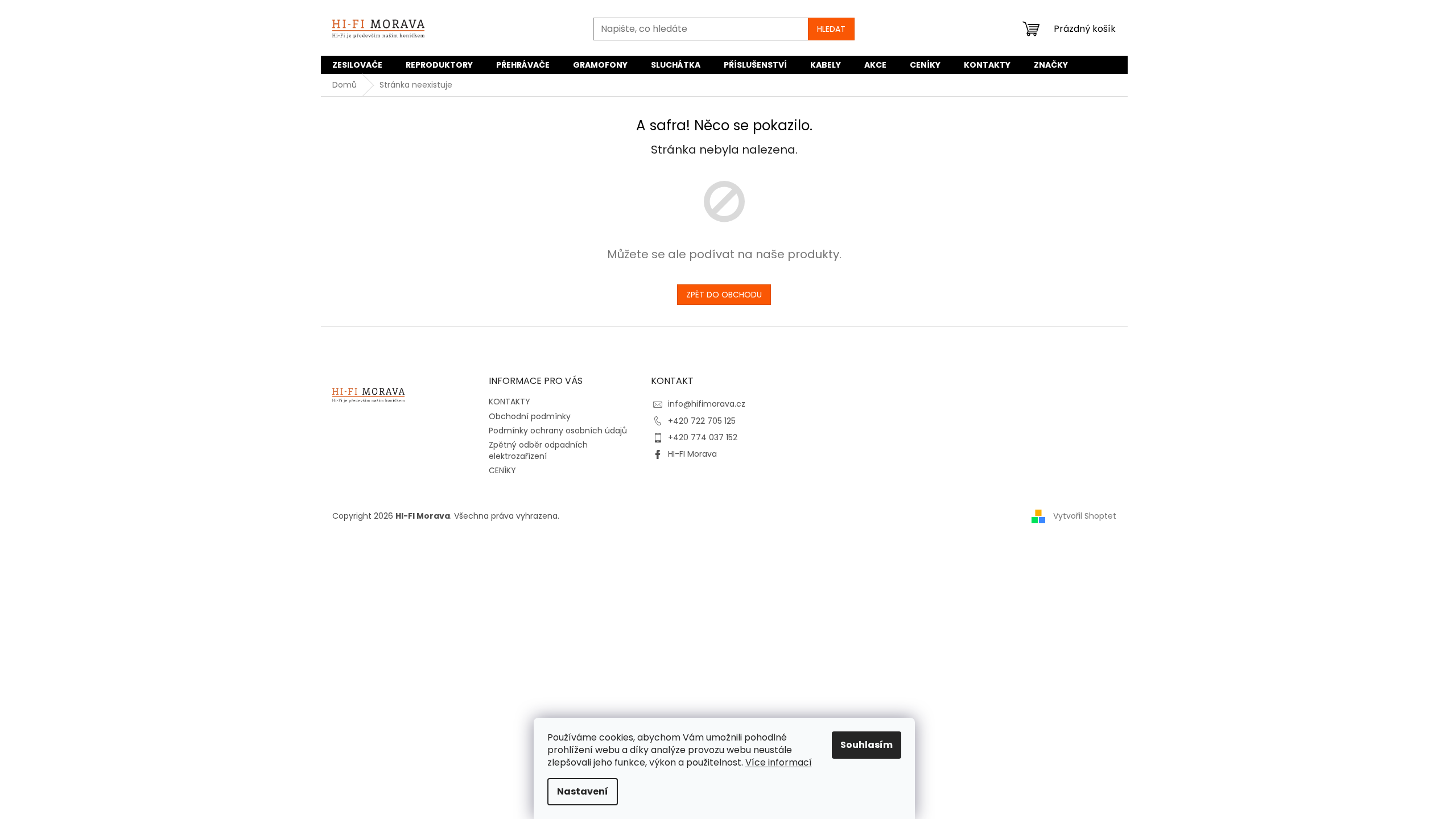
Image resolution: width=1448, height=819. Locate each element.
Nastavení (582, 791)
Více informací (778, 762)
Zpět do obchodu (724, 294)
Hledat (831, 29)
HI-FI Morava (692, 454)
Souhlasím (866, 744)
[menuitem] (357, 65)
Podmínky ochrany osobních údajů (558, 430)
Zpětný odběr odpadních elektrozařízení (538, 450)
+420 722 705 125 (702, 421)
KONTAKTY (509, 401)
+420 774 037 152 (702, 437)
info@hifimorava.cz (706, 404)
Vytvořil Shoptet (1084, 516)
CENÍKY (502, 470)
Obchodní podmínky (530, 416)
